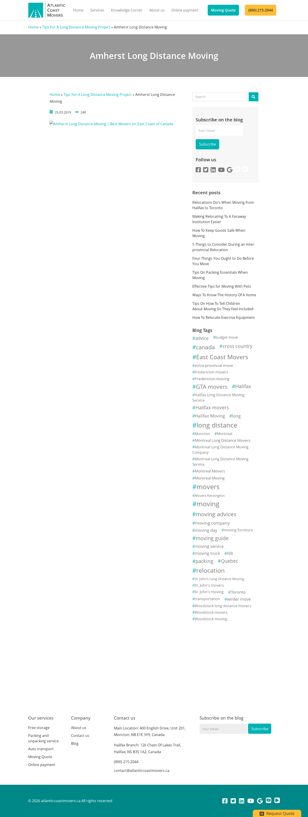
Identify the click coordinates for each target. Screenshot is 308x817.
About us (157, 10)
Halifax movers (212, 407)
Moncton (202, 433)
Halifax (243, 386)
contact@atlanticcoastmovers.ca (141, 770)
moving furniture (238, 530)
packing (204, 561)
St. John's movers (209, 585)
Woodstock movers (211, 612)
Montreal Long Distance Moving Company (220, 449)
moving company (212, 523)
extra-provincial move (214, 365)
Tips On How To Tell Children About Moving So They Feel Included (222, 306)
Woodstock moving (211, 618)
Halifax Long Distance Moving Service (218, 397)
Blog (74, 743)
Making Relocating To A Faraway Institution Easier (219, 219)
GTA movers (212, 386)
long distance (217, 425)
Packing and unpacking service (43, 738)
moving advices (216, 514)
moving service (209, 546)
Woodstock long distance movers (223, 605)
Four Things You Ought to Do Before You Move (223, 261)
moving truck (207, 553)
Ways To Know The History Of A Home (224, 294)
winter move (239, 599)
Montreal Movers (210, 471)
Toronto (238, 592)
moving (208, 503)
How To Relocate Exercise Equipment (224, 317)
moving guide (212, 538)
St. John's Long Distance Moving (219, 578)
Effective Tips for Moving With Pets (221, 286)
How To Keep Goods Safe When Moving (218, 233)
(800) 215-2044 (260, 10)
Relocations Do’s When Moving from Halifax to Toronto (223, 205)
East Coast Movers (222, 357)
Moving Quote (223, 10)
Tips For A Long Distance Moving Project (76, 27)
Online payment (184, 10)
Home (78, 10)
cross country (238, 346)
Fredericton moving (212, 378)
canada (205, 347)
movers (208, 486)
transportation (207, 598)
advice (202, 338)
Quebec (229, 561)
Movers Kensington (210, 495)
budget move (226, 337)
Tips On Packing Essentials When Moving (220, 275)
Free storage (39, 727)
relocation (210, 570)
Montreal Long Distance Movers (223, 440)
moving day (206, 530)
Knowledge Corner (127, 10)
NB (230, 553)
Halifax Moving (210, 416)
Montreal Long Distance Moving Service (220, 461)
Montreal (224, 433)
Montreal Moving (210, 478)
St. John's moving (209, 591)
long (236, 416)
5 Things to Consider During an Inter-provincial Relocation (223, 247)
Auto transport (41, 748)
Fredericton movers (211, 372)
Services (97, 10)
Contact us (80, 735)
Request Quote (279, 813)
